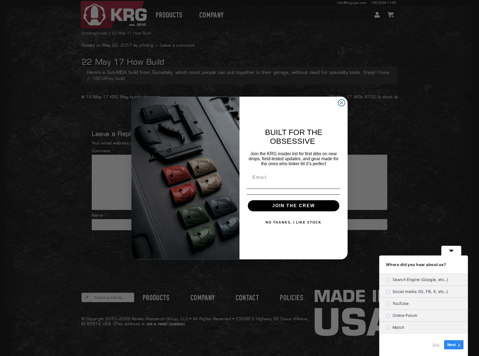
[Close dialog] (341, 102)
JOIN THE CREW (293, 205)
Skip (436, 344)
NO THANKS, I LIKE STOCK (294, 222)
